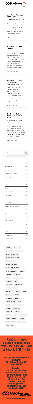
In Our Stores (13, 37)
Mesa (19, 301)
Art (6, 162)
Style (6, 231)
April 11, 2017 (19, 120)
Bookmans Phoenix (11, 264)
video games (21, 321)
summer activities (11, 315)
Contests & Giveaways (11, 173)
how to (18, 291)
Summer (17, 311)
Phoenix (21, 305)
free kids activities (11, 288)
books (22, 271)
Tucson (22, 318)
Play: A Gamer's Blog (10, 220)
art (15, 247)
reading (8, 308)
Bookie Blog (8, 166)
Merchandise (8, 202)
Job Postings (8, 199)
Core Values (8, 177)
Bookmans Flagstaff (12, 254)
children (8, 274)
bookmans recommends (12, 267)
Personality (8, 217)
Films (6, 181)
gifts (6, 188)
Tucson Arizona (10, 321)
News (6, 213)
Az (19, 247)
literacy (16, 294)
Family (21, 278)
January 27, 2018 (20, 19)
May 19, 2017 (19, 51)
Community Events (10, 170)
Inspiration (8, 195)
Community (17, 274)
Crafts (8, 278)
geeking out (9, 291)
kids (24, 291)
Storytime (9, 311)
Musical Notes (21, 37)
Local (16, 298)
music (14, 305)
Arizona (8, 247)
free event (9, 284)
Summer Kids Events (11, 318)
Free (16, 281)
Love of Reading (10, 301)
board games (9, 250)
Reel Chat (7, 228)
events (15, 278)
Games (7, 184)
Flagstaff (9, 281)
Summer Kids (22, 315)
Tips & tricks (8, 235)
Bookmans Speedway (11, 271)
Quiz (6, 224)
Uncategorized (13, 71)
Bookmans (12, 19)
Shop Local (16, 308)
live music (9, 298)
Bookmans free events (12, 257)
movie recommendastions (12, 206)
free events (18, 284)
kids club (8, 294)
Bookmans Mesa (10, 261)
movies (8, 305)
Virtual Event (10, 325)
